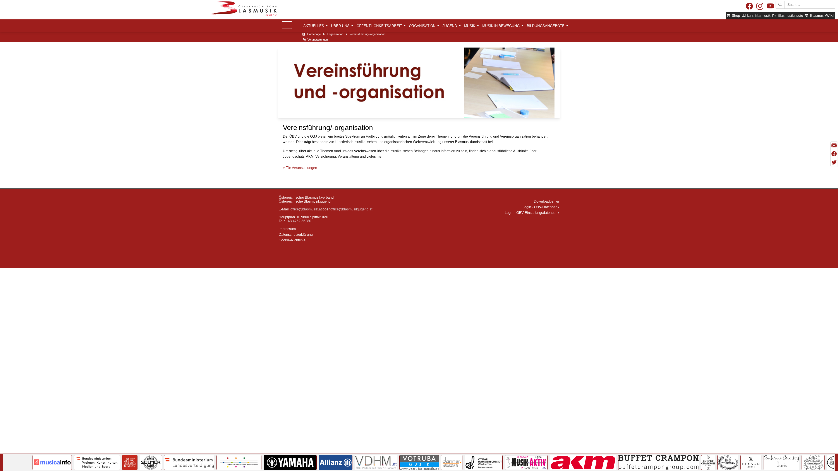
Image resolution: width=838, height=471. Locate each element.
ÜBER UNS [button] (340, 26)
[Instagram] (759, 6)
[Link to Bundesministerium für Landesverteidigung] (189, 462)
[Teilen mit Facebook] (834, 154)
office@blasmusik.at (306, 209)
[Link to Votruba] (419, 462)
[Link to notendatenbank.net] (52, 462)
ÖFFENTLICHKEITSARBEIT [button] (380, 26)
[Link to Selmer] (151, 462)
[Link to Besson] (750, 462)
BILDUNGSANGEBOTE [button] (546, 26)
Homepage (314, 34)
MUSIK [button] (470, 26)
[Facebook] (749, 6)
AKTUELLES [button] (314, 26)
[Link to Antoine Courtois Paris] (781, 462)
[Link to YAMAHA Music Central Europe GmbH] (290, 462)
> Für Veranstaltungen (300, 168)
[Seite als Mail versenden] (834, 146)
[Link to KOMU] (238, 462)
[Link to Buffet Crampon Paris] (708, 462)
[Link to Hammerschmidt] (484, 462)
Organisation (335, 34)
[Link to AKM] (583, 462)
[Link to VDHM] (376, 462)
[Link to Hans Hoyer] (813, 462)
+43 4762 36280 (298, 221)
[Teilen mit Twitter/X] (834, 162)
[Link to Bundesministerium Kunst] (97, 462)
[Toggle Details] (287, 25)
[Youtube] (770, 6)
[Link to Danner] (451, 462)
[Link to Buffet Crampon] (658, 462)
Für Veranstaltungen (315, 39)
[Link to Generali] (129, 462)
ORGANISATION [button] (422, 26)
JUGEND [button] (450, 26)
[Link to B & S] (727, 462)
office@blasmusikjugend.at (351, 209)
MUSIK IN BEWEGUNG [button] (501, 26)
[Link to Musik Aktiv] (526, 462)
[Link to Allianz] (336, 462)
